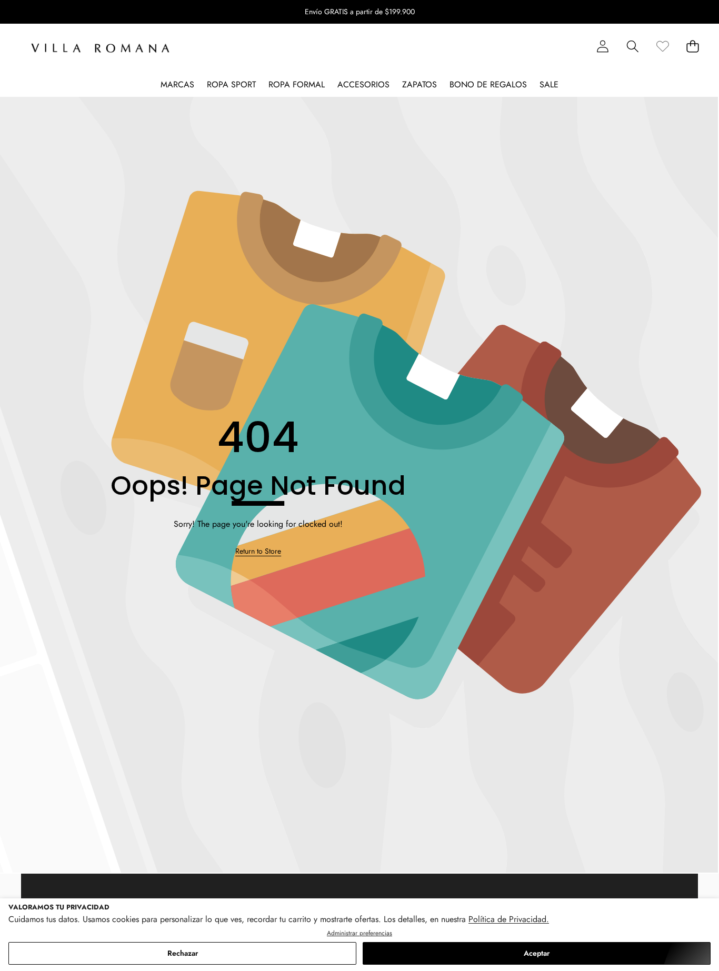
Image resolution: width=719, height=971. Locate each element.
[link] (662, 46)
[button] (41, 12)
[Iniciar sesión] (602, 46)
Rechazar (182, 953)
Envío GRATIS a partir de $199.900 (360, 11)
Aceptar (537, 953)
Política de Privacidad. (508, 919)
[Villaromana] (100, 48)
